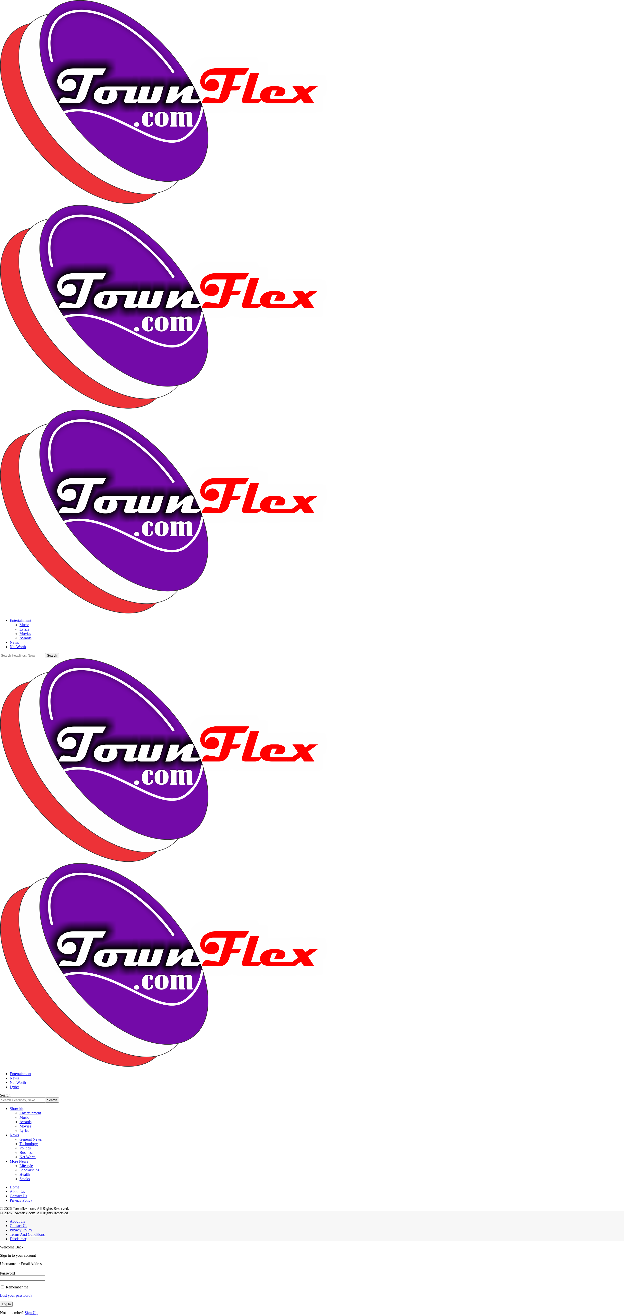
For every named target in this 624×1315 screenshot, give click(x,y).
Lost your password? (16, 1295)
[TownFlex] (179, 407)
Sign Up (31, 1313)
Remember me (16, 1287)
